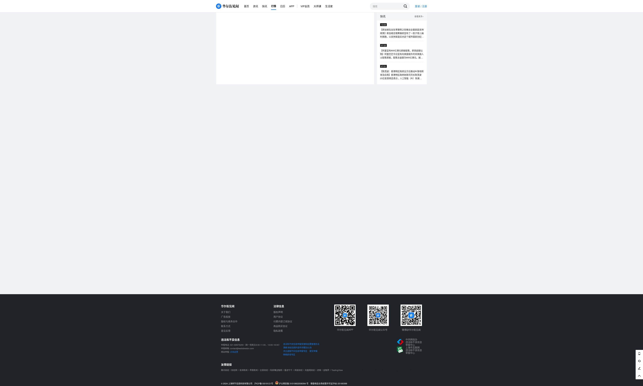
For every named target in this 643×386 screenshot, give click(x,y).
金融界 (326, 370)
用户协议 (278, 316)
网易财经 (299, 370)
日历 (282, 6)
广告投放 (225, 316)
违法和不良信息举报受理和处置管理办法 (301, 344)
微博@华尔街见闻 (411, 329)
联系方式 (225, 326)
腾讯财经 (225, 370)
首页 (246, 6)
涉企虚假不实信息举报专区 (295, 351)
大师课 (317, 6)
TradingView (337, 370)
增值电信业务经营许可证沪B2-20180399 (328, 383)
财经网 (234, 370)
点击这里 (234, 351)
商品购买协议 (280, 326)
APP (291, 6)
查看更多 (419, 16)
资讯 (255, 6)
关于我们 (225, 312)
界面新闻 (254, 370)
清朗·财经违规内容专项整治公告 (297, 347)
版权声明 (278, 312)
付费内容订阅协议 (282, 321)
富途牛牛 (288, 370)
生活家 (329, 6)
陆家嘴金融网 (276, 370)
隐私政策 (278, 330)
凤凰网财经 (310, 370)
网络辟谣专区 (289, 354)
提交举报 (313, 351)
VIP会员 (305, 6)
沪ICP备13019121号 (264, 383)
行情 (273, 6)
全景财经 (264, 370)
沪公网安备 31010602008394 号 (294, 383)
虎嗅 (319, 370)
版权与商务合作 (229, 321)
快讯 (264, 6)
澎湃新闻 (243, 370)
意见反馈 (225, 330)
